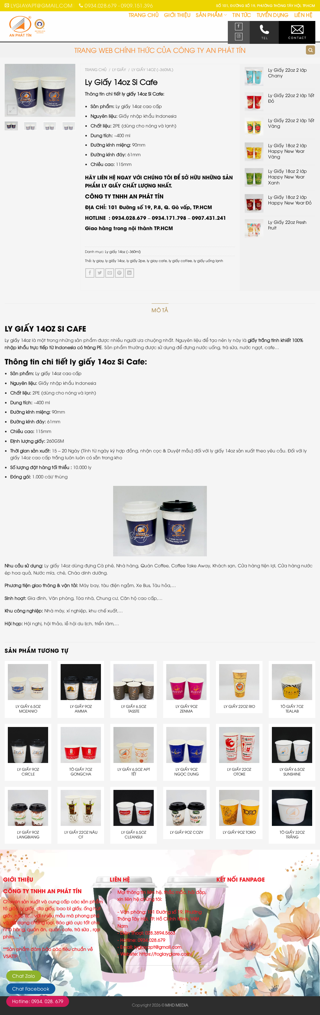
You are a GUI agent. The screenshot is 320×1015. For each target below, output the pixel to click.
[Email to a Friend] (109, 272)
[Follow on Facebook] (238, 26)
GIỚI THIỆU (177, 14)
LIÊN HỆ (303, 14)
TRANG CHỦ (143, 14)
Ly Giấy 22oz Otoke (239, 771)
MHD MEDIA (176, 1004)
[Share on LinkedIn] (129, 272)
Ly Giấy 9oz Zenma (187, 709)
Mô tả (160, 310)
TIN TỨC (241, 14)
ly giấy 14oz (115, 260)
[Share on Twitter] (99, 272)
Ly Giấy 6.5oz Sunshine (292, 771)
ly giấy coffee (180, 260)
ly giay (98, 260)
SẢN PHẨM (209, 14)
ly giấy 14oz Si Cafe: (143, 93)
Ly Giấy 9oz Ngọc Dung (186, 771)
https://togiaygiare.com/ (165, 953)
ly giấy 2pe (136, 260)
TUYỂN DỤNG (273, 14)
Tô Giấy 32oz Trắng (292, 834)
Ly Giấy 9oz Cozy (186, 832)
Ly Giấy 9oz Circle (28, 771)
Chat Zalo (23, 975)
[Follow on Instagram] (238, 36)
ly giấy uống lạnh (208, 260)
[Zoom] (12, 110)
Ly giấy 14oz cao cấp (139, 106)
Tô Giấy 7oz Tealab (292, 709)
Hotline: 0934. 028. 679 (37, 1001)
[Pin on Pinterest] (119, 272)
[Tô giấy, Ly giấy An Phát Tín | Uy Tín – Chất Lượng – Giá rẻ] (36, 26)
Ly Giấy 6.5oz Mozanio (28, 709)
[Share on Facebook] (89, 272)
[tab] (160, 310)
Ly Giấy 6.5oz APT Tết (134, 771)
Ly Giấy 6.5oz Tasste (133, 709)
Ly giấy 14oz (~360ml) (152, 69)
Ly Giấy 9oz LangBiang (28, 834)
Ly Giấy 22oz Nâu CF (81, 834)
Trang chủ (96, 69)
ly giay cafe (157, 260)
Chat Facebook (30, 988)
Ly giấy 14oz (18, 340)
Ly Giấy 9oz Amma (81, 709)
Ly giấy (119, 69)
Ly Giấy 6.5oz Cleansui (133, 834)
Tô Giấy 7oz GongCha (80, 771)
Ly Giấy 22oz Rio (239, 706)
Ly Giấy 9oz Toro (239, 832)
